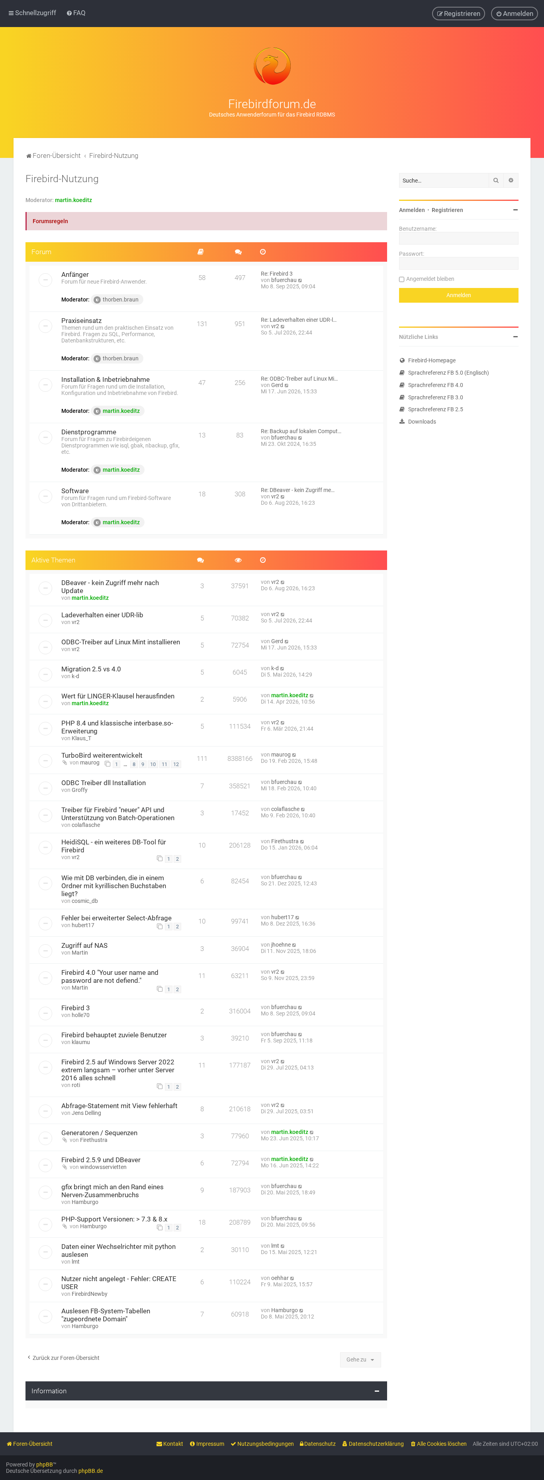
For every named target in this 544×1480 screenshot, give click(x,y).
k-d (75, 676)
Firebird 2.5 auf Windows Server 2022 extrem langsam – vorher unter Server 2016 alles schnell (117, 1070)
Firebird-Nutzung (62, 179)
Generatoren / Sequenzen (99, 1133)
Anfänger (75, 274)
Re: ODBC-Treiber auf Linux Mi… (299, 378)
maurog (90, 762)
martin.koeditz (73, 200)
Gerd (277, 385)
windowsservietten (103, 1167)
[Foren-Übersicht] (272, 66)
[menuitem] (76, 13)
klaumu (81, 1042)
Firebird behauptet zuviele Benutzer (114, 1035)
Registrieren (447, 210)
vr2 (275, 326)
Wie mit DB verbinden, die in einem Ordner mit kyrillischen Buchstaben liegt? (113, 886)
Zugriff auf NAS (84, 945)
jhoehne (281, 944)
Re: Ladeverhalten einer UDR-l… (299, 320)
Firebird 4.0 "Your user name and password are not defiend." (110, 976)
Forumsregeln (50, 221)
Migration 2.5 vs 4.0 (91, 669)
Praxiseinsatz (81, 321)
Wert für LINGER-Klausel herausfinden (117, 696)
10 (153, 764)
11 (164, 764)
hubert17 (83, 925)
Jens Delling (86, 1113)
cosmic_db (85, 901)
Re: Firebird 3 (277, 273)
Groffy (80, 790)
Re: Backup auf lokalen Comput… (301, 431)
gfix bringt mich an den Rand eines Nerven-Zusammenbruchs (112, 1191)
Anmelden (412, 210)
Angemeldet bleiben (430, 279)
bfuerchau (284, 280)
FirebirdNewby (90, 1294)
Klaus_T (81, 738)
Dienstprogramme (88, 432)
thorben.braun (121, 299)
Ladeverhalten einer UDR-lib (102, 615)
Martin (80, 952)
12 (176, 764)
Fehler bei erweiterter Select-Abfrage (116, 918)
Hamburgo (85, 1202)
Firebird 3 (75, 1008)
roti (76, 1085)
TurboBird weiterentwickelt (102, 755)
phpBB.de (90, 1471)
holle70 (81, 1015)
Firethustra (285, 841)
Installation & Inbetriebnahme (105, 379)
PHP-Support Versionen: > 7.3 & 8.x (114, 1219)
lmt (76, 1261)
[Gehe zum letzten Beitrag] (283, 582)
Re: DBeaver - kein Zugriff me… (298, 490)
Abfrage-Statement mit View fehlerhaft (119, 1106)
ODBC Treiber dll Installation (103, 783)
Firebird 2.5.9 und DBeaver (101, 1160)
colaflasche (86, 825)
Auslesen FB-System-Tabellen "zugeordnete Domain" (105, 1315)
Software (75, 491)
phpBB (44, 1464)
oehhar (280, 1278)
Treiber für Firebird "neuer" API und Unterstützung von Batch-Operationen (117, 814)
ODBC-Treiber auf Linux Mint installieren (120, 642)
